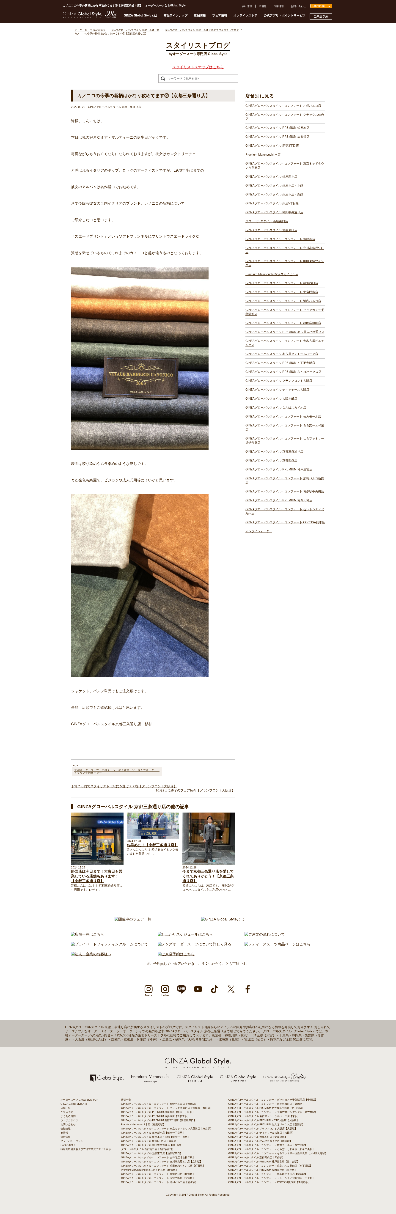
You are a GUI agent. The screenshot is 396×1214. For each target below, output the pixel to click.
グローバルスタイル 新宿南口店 (266, 221)
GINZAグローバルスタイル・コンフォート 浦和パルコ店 (283, 301)
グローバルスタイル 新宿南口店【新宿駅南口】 (148, 1149)
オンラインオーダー (258, 531)
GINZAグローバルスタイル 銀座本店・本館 (274, 185)
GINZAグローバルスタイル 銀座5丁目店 (272, 203)
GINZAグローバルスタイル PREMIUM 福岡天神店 (278, 500)
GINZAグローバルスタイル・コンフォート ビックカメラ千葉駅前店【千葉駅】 (272, 1099)
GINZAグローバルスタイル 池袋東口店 (271, 230)
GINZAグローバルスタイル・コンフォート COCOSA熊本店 (285, 522)
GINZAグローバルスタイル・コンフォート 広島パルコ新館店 (284, 480)
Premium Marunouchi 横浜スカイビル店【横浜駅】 (149, 1169)
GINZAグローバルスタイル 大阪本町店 (271, 398)
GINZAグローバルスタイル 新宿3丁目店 (272, 145)
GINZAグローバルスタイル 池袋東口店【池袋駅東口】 (151, 1153)
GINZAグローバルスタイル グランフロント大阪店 (278, 380)
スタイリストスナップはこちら (198, 67)
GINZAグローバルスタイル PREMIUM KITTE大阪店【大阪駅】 (263, 1120)
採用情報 (279, 6)
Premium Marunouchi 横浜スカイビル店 (271, 274)
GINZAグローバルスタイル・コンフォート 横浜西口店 (281, 283)
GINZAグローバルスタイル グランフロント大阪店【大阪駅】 (262, 1128)
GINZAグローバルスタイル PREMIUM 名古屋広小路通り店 (284, 332)
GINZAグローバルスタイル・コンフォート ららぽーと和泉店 (284, 427)
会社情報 (247, 6)
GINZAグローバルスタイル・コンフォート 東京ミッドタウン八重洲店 (284, 165)
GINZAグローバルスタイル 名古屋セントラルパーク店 (281, 354)
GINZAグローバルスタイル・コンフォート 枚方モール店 (283, 416)
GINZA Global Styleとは (140, 15)
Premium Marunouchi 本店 (262, 154)
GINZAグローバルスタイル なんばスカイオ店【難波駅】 (260, 1141)
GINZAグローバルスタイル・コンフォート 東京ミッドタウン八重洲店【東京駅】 (167, 1128)
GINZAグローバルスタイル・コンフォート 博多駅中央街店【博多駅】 (267, 1174)
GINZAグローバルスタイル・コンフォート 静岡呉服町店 (283, 323)
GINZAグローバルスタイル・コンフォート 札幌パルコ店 (283, 105)
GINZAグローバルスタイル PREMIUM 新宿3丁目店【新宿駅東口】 (158, 1120)
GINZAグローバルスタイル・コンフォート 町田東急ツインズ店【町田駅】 (163, 1165)
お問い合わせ (298, 6)
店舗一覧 (65, 1108)
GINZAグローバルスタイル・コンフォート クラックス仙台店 (284, 117)
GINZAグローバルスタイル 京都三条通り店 (274, 451)
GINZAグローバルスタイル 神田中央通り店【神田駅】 (151, 1145)
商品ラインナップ (175, 15)
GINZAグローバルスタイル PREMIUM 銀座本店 (277, 127)
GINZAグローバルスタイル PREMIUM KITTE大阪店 (280, 363)
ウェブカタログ (69, 1120)
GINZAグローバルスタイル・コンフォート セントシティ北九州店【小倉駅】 (271, 1178)
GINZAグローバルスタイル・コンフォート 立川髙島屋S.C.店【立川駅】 (161, 1161)
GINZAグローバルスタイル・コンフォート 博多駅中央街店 (284, 491)
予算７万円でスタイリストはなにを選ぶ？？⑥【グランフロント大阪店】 (124, 786)
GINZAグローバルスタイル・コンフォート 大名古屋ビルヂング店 (284, 343)
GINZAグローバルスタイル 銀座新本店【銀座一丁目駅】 (153, 1132)
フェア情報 (219, 15)
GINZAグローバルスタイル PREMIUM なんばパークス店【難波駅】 (266, 1124)
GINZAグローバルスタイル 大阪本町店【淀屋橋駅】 (257, 1136)
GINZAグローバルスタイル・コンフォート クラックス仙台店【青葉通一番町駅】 (167, 1108)
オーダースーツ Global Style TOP (79, 1099)
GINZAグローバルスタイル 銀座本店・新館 (274, 194)
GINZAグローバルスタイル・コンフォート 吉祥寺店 (280, 239)
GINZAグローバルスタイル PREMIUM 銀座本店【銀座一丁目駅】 (158, 1112)
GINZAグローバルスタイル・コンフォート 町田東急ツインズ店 (284, 263)
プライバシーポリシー (73, 1141)
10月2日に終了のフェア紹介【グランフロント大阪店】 (195, 790)
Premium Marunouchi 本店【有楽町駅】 (143, 1124)
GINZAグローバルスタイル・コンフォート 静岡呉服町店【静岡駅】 (266, 1103)
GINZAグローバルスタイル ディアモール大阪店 (277, 389)
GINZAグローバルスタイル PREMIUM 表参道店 (277, 136)
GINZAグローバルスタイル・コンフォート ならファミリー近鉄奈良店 (284, 440)
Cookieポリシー (69, 1145)
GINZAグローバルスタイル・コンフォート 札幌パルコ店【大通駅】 (159, 1103)
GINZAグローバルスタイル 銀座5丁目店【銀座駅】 (150, 1141)
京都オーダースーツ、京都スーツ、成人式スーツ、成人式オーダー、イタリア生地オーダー (117, 772)
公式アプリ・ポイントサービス (284, 15)
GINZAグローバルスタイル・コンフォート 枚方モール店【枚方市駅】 (267, 1145)
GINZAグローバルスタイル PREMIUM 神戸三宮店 (278, 469)
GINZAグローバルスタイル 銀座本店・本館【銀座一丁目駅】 (155, 1136)
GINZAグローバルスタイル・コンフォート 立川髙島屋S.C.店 (284, 250)
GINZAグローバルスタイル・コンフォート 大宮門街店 (281, 292)
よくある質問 (68, 1116)
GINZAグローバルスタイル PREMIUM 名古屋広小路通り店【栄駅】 (266, 1108)
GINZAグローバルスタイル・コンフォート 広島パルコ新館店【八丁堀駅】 (270, 1165)
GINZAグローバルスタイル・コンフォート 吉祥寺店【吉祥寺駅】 (158, 1157)
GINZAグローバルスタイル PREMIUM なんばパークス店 (283, 372)
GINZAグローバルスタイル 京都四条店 (271, 460)
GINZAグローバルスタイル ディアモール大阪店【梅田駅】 (261, 1132)
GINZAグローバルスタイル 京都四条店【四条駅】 (256, 1157)
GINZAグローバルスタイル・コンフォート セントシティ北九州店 (284, 511)
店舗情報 (200, 15)
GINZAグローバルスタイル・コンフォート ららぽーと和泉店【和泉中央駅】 (271, 1149)
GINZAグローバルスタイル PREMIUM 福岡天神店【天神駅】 (262, 1169)
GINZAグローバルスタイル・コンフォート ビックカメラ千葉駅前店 (284, 312)
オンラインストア (245, 15)
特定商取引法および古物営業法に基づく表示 (85, 1149)
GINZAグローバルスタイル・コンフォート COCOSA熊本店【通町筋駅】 (269, 1182)
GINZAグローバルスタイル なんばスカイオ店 (275, 407)
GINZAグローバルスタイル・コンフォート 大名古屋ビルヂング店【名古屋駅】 (272, 1112)
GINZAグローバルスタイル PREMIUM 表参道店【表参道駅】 (155, 1116)
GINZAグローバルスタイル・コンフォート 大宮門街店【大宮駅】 (158, 1178)
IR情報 (263, 6)
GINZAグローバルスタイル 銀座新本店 (271, 176)
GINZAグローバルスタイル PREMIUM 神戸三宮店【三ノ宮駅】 (264, 1161)
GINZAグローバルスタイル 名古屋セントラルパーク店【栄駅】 (264, 1116)
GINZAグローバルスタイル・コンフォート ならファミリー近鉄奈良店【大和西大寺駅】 (277, 1153)
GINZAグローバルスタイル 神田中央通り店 (274, 212)
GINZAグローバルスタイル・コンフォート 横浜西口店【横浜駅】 (158, 1174)
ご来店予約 (321, 16)
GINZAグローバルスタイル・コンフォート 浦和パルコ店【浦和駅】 (159, 1182)
